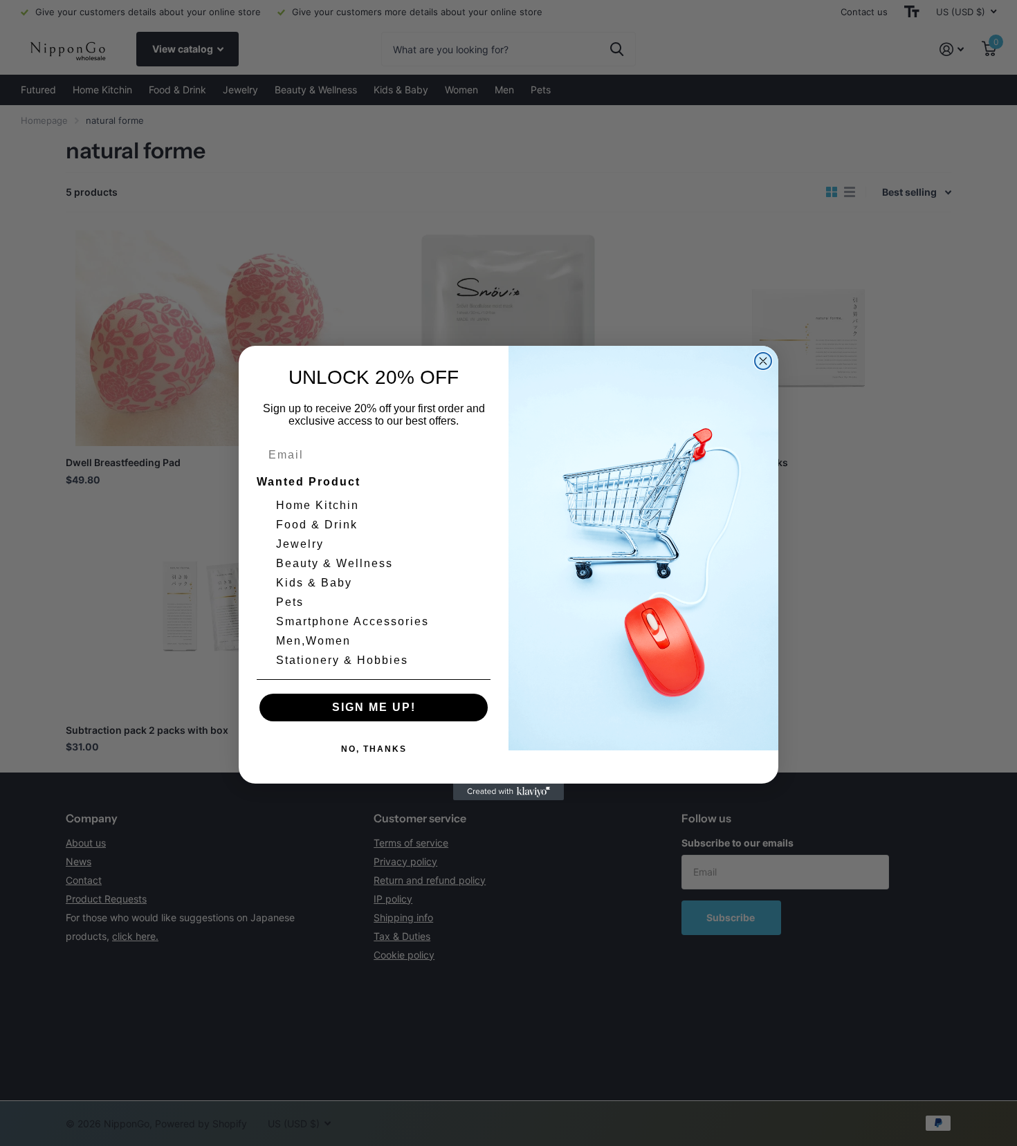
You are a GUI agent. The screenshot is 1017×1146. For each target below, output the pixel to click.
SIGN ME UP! (374, 707)
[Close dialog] (763, 361)
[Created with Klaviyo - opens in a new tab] (508, 792)
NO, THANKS (374, 749)
